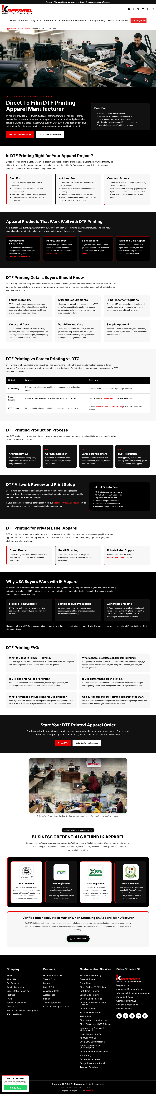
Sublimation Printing (89, 995)
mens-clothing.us (124, 997)
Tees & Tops (49, 979)
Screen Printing (107, 398)
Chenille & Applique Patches (93, 1020)
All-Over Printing (88, 1038)
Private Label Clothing (116, 557)
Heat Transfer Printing (90, 1034)
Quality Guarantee (15, 987)
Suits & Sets (49, 987)
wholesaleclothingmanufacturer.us (133, 993)
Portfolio (11, 995)
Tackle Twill (85, 1016)
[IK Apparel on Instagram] (119, 1016)
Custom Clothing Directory (56, 1007)
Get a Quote (15, 1088)
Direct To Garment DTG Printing (109, 407)
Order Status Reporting (18, 991)
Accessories (49, 995)
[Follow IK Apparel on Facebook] (134, 9)
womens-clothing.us (126, 1001)
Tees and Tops (51, 253)
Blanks (85, 253)
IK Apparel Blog (14, 1014)
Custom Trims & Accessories (94, 1052)
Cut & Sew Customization (92, 1042)
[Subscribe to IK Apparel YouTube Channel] (143, 9)
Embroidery (85, 983)
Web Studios (90, 1091)
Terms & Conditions (16, 1003)
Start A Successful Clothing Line (22, 1010)
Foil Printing (85, 1056)
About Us (11, 979)
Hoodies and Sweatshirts (19, 256)
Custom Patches (88, 1009)
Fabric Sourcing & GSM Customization (91, 1047)
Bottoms (47, 983)
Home (10, 975)
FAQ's (9, 999)
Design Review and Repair (66, 503)
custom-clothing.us (125, 1009)
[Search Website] (153, 8)
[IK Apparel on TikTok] (145, 1016)
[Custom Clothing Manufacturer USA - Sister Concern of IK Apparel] (128, 978)
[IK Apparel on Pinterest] (132, 1016)
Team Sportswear (52, 1003)
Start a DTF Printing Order (20, 134)
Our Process (13, 983)
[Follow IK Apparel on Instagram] (129, 9)
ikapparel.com (123, 985)
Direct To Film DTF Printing (93, 987)
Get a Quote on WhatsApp (50, 134)
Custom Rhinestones (90, 1059)
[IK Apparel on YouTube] (138, 1016)
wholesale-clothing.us (127, 1005)
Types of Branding (89, 1067)
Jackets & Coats (51, 991)
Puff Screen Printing (89, 991)
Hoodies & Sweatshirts (54, 975)
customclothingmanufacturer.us (131, 989)
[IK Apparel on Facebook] (125, 1016)
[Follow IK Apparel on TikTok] (148, 9)
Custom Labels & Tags (91, 999)
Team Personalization (90, 1013)
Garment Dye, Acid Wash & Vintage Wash (93, 1029)
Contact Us (63, 743)
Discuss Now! (79, 939)
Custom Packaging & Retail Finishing (93, 1004)
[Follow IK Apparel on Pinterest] (138, 9)
